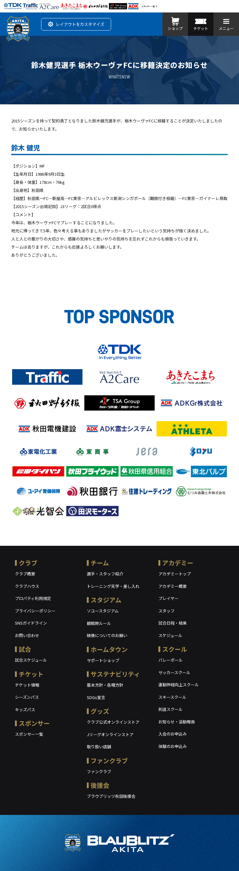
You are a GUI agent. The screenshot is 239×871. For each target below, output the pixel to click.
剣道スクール (170, 709)
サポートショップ (103, 660)
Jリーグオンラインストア (110, 734)
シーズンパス (27, 697)
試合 (25, 649)
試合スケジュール (31, 660)
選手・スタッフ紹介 (105, 574)
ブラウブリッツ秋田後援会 (111, 796)
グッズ (100, 711)
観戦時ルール (99, 623)
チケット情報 (27, 685)
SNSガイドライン (31, 623)
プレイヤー (168, 598)
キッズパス (25, 709)
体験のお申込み (172, 746)
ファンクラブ (109, 760)
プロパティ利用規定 (33, 598)
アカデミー (177, 562)
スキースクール (172, 697)
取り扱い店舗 (99, 747)
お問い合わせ (27, 635)
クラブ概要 (25, 574)
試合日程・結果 (172, 623)
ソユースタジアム (103, 611)
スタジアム (106, 599)
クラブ (28, 562)
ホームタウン (109, 649)
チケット (31, 673)
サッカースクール (174, 672)
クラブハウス (27, 586)
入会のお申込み (172, 734)
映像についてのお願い (107, 635)
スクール (174, 649)
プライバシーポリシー (35, 611)
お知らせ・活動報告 (176, 722)
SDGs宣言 (96, 697)
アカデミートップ (174, 574)
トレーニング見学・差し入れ (113, 586)
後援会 (100, 785)
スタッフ (166, 611)
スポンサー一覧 (148, 6)
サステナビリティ (115, 673)
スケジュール (170, 635)
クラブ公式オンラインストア (113, 722)
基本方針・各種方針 (105, 685)
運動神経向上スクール (178, 685)
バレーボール (170, 660)
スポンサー (34, 723)
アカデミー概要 (172, 586)
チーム (100, 562)
